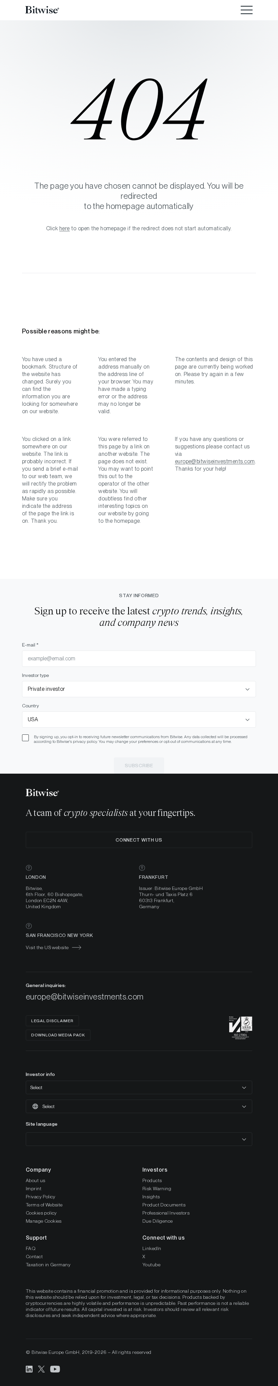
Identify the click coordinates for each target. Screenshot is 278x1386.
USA (33, 719)
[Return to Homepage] (51, 10)
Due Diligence (157, 1221)
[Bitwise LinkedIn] (29, 1368)
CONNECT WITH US (139, 840)
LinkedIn (151, 1248)
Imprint (33, 1188)
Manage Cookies (44, 1221)
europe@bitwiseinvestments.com (215, 461)
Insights (151, 1196)
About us (35, 1180)
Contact (34, 1256)
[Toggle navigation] (247, 10)
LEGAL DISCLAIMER (52, 1020)
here (64, 228)
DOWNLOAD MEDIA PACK (58, 1035)
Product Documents (163, 1204)
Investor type (35, 675)
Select (36, 1087)
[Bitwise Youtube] (55, 1368)
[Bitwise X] (41, 1368)
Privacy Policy (41, 1196)
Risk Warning (156, 1188)
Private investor (46, 689)
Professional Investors (166, 1213)
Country (30, 705)
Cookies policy (41, 1213)
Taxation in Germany (48, 1264)
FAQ (31, 1248)
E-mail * (30, 645)
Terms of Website (44, 1204)
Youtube (151, 1264)
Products (152, 1180)
